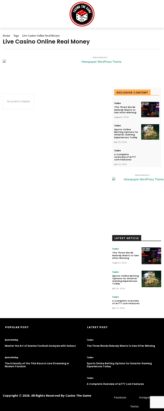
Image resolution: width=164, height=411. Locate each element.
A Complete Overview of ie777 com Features (125, 157)
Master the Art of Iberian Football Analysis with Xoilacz (40, 345)
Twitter (134, 406)
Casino (117, 103)
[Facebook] (108, 397)
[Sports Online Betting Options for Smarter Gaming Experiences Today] (150, 132)
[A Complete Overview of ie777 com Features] (150, 157)
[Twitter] (124, 406)
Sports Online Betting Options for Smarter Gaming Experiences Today (126, 133)
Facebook (120, 397)
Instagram (145, 397)
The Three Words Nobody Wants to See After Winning (125, 109)
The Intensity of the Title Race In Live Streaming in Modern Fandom (37, 365)
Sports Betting (11, 339)
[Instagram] (133, 397)
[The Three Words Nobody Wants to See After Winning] (150, 109)
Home (6, 35)
